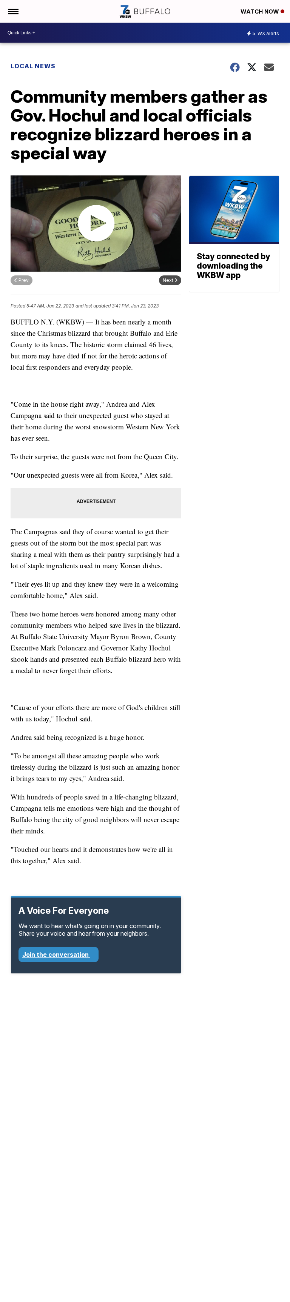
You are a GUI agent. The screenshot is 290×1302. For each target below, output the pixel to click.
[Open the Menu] (13, 11)
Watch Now (261, 11)
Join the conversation (56, 954)
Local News (33, 66)
